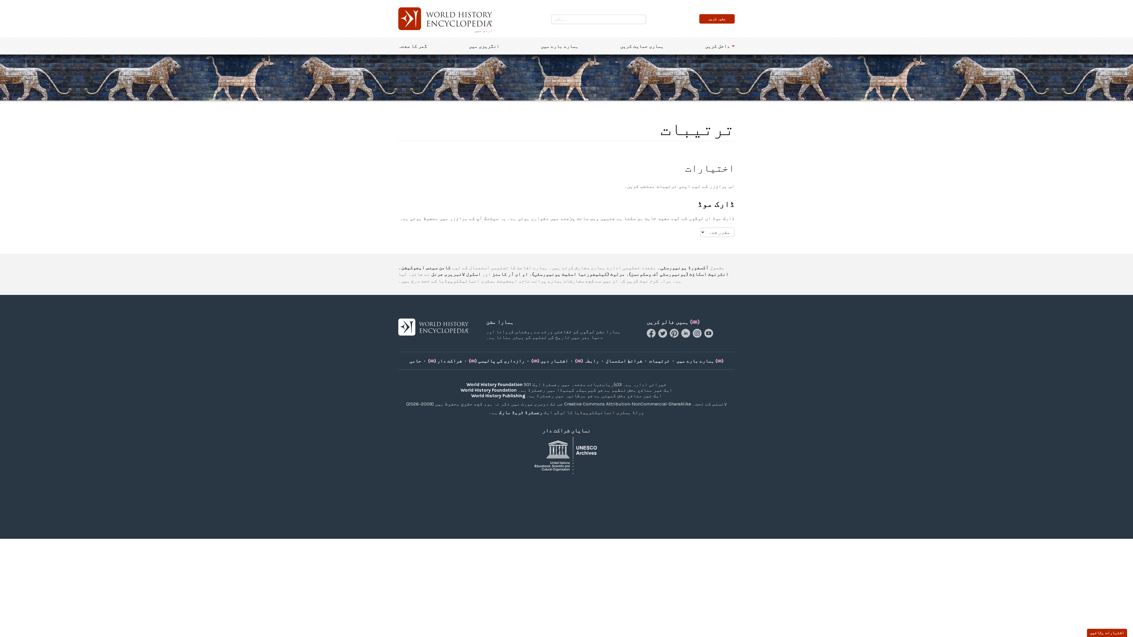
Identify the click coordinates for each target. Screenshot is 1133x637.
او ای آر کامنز (510, 274)
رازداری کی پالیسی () (497, 361)
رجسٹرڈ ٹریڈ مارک (521, 412)
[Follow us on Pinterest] (675, 336)
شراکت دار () (445, 361)
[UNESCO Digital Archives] (566, 455)
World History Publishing (498, 395)
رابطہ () (587, 361)
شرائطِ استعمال (624, 361)
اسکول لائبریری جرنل (456, 274)
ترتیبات (659, 361)
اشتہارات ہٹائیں (1107, 632)
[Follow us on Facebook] (652, 336)
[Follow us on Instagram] (698, 336)
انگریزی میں (484, 46)
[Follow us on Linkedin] (686, 336)
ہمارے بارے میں (560, 46)
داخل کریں (717, 46)
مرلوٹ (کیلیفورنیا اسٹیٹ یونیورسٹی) (578, 274)
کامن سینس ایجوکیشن (426, 267)
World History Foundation (494, 384)
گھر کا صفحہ (412, 46)
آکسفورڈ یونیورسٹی (684, 267)
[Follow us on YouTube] (709, 336)
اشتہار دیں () (549, 361)
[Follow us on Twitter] (663, 336)
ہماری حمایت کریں (642, 46)
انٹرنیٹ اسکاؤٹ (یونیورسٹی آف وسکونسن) (679, 274)
